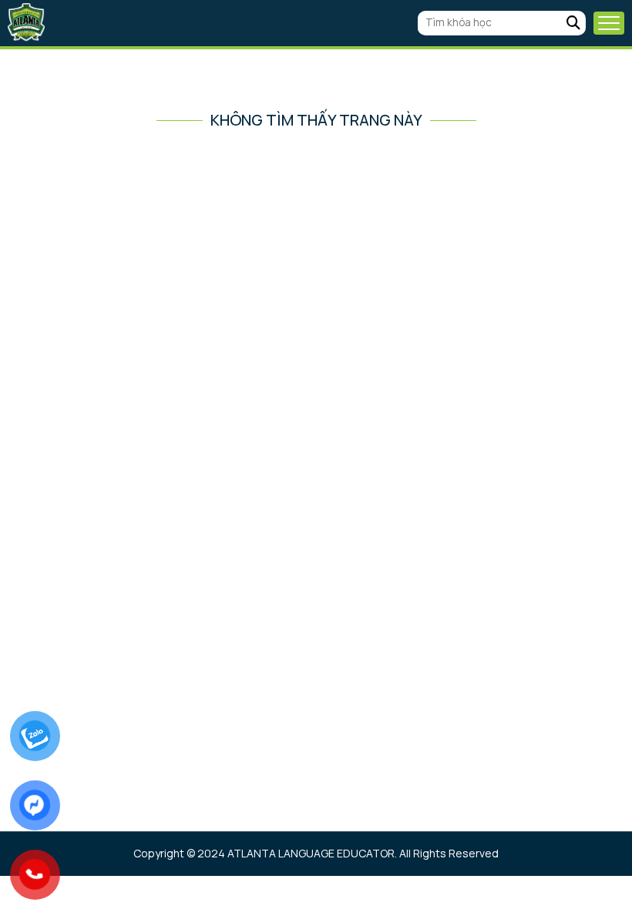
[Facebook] (34, 804)
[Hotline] (34, 874)
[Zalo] (34, 735)
